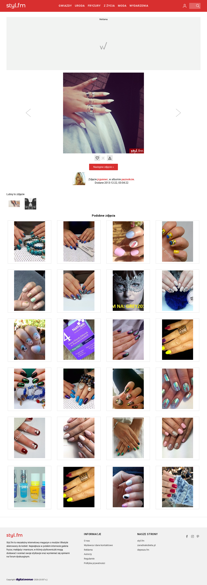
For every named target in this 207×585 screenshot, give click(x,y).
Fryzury (94, 5)
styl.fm (140, 540)
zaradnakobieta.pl (146, 545)
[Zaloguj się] (184, 5)
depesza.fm (143, 549)
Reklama (88, 549)
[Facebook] (186, 537)
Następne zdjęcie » (103, 167)
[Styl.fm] (19, 6)
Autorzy (88, 554)
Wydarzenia (139, 5)
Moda (122, 5)
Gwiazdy (65, 5)
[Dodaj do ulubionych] (97, 158)
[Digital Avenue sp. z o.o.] (24, 579)
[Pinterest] (198, 537)
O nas (87, 540)
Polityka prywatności (94, 563)
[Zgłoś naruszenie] (110, 158)
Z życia (109, 5)
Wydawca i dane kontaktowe (98, 545)
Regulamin (89, 558)
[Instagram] (192, 537)
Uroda (80, 5)
